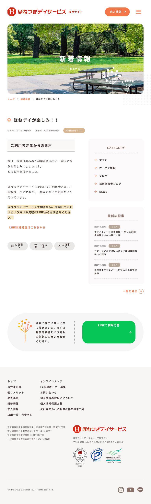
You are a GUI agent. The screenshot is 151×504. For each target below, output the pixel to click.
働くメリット (15, 392)
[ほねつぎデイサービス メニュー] (139, 12)
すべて (103, 160)
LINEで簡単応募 (109, 325)
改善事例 (12, 398)
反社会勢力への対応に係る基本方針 (62, 409)
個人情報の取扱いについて (57, 398)
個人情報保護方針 (51, 403)
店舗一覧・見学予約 (19, 414)
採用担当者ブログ (110, 183)
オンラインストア (51, 381)
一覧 (41, 246)
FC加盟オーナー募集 (53, 387)
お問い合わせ (48, 392)
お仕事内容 (14, 387)
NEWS (103, 192)
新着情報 (25, 99)
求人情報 (116, 12)
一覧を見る (130, 291)
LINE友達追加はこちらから (27, 227)
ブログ (103, 176)
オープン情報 (107, 168)
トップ (11, 99)
